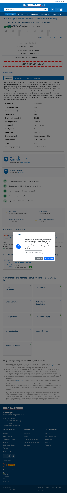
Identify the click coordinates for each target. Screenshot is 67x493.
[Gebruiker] (52, 9)
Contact (20, 14)
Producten (9, 14)
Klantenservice (45, 14)
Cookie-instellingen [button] (35, 252)
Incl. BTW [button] (57, 1)
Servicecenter (57, 14)
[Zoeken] (45, 9)
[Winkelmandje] (61, 9)
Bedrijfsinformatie (32, 14)
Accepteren (49, 258)
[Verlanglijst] (57, 9)
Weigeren (39, 258)
